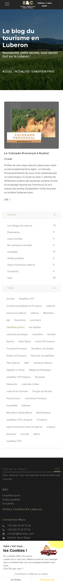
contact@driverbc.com (20, 533)
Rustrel (10, 341)
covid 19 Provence (45, 341)
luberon (35, 313)
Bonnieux (40, 377)
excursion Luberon (16, 313)
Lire (6, 199)
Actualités (22, 71)
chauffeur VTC (13, 441)
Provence (42, 419)
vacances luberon (42, 363)
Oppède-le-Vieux (15, 370)
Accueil (7, 71)
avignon (51, 427)
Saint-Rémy (24, 341)
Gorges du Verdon (42, 391)
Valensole (11, 384)
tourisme (11, 434)
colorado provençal (17, 334)
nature (36, 434)
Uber (26, 363)
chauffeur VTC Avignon (18, 377)
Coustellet (11, 405)
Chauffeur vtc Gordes (42, 348)
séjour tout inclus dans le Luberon (24, 427)
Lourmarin (35, 320)
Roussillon (20, 320)
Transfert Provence (16, 348)
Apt (8, 320)
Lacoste (25, 434)
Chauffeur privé (15, 327)
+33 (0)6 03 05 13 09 (19, 525)
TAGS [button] (10, 288)
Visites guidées (11, 499)
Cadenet (25, 405)
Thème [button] (12, 214)
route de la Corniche (17, 391)
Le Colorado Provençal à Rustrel (26, 153)
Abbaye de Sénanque (40, 370)
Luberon (50, 306)
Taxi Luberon (13, 363)
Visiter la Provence (16, 355)
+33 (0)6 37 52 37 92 (19, 529)
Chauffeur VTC (26, 298)
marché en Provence (36, 398)
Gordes (10, 298)
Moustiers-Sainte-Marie (19, 412)
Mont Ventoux (43, 412)
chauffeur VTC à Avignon (19, 419)
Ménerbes (48, 313)
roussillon (37, 334)
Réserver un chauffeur (42, 355)
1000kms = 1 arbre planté (44, 4)
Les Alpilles (35, 327)
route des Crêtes (30, 384)
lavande (51, 334)
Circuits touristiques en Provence (24, 306)
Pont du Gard (13, 398)
